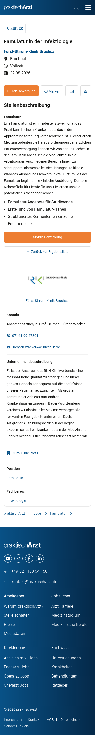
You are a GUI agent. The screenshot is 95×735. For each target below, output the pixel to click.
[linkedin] (40, 558)
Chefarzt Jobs (16, 685)
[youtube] (8, 558)
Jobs (38, 513)
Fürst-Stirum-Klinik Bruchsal (29, 51)
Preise (9, 624)
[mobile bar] (88, 7)
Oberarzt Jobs (16, 676)
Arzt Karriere (62, 606)
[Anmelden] (76, 8)
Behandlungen (64, 676)
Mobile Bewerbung (47, 237)
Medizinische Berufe (69, 624)
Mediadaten (14, 633)
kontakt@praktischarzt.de (33, 581)
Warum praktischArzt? (23, 606)
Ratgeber (59, 685)
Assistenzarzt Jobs (21, 658)
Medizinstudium (65, 615)
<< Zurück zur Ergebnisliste (47, 252)
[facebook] (29, 558)
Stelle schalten (17, 615)
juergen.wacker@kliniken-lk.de (36, 347)
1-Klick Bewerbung (21, 91)
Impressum (13, 720)
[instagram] (18, 558)
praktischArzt (14, 513)
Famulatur (15, 478)
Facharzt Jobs (16, 667)
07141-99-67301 (25, 336)
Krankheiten (62, 667)
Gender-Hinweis (16, 726)
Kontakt (34, 720)
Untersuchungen (66, 658)
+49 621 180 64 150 (28, 571)
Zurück (16, 28)
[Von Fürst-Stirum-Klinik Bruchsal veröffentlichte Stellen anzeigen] (47, 281)
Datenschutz (70, 720)
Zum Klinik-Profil (25, 453)
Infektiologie (16, 500)
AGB (50, 720)
